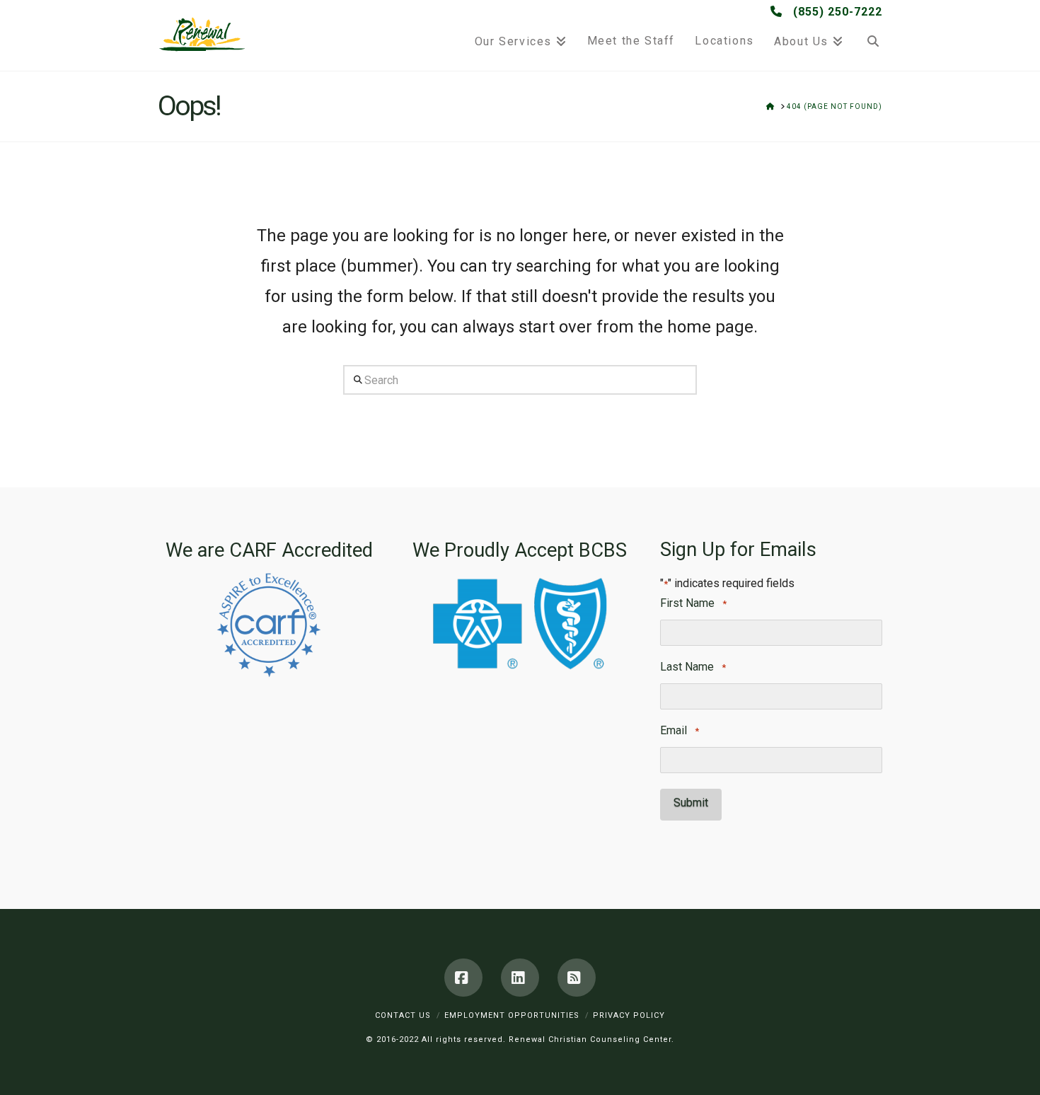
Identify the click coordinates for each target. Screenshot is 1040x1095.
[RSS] (576, 977)
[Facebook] (463, 977)
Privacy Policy (629, 1015)
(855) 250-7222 (836, 11)
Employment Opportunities (511, 1015)
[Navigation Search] (867, 35)
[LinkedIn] (520, 977)
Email (679, 730)
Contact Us (403, 1015)
